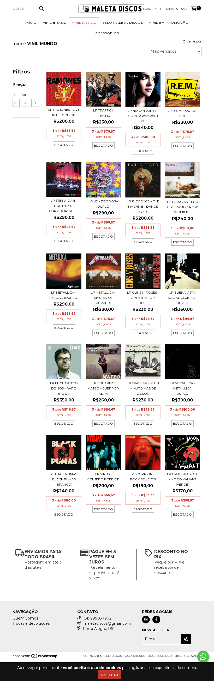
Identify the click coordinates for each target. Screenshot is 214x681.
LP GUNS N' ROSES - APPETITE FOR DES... (143, 297)
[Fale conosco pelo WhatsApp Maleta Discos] (203, 657)
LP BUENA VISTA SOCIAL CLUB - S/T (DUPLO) (182, 297)
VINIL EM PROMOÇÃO (169, 22)
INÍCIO (31, 22)
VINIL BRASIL (54, 22)
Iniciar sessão (176, 9)
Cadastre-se (152, 9)
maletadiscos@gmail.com (107, 623)
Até (24, 95)
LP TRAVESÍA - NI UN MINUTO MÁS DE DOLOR (143, 388)
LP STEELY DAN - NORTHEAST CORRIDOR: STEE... (64, 206)
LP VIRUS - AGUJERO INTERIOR (103, 476)
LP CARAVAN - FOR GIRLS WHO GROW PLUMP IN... (182, 207)
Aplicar (35, 103)
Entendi (109, 675)
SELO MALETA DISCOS (123, 22)
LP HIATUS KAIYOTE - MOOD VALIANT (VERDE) (182, 479)
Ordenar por (192, 41)
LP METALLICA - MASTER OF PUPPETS (103, 297)
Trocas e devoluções (31, 623)
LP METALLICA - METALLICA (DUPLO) (182, 388)
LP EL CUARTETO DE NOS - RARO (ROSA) (64, 388)
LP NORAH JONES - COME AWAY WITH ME (143, 116)
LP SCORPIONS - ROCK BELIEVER (143, 476)
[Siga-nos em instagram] (146, 619)
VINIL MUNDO (84, 22)
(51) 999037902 (97, 618)
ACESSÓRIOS (107, 33)
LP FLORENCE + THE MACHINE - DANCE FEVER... (143, 206)
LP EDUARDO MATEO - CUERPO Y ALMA (103, 388)
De (14, 95)
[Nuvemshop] (35, 657)
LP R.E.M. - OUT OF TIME (183, 113)
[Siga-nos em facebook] (156, 619)
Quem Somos (25, 618)
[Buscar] (41, 8)
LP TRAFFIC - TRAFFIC (103, 112)
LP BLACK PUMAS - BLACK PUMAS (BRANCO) (64, 479)
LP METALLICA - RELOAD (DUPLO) (63, 295)
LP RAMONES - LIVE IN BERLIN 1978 (64, 112)
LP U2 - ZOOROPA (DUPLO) (103, 203)
